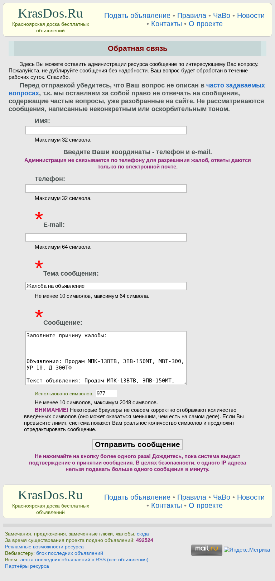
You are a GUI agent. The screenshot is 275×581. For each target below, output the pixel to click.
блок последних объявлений (69, 553)
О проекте (206, 24)
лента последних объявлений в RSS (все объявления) (84, 559)
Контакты (166, 24)
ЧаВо (221, 15)
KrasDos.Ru (50, 13)
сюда (143, 534)
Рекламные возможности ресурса (44, 546)
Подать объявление (137, 15)
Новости (251, 15)
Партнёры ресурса (27, 566)
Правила (191, 15)
